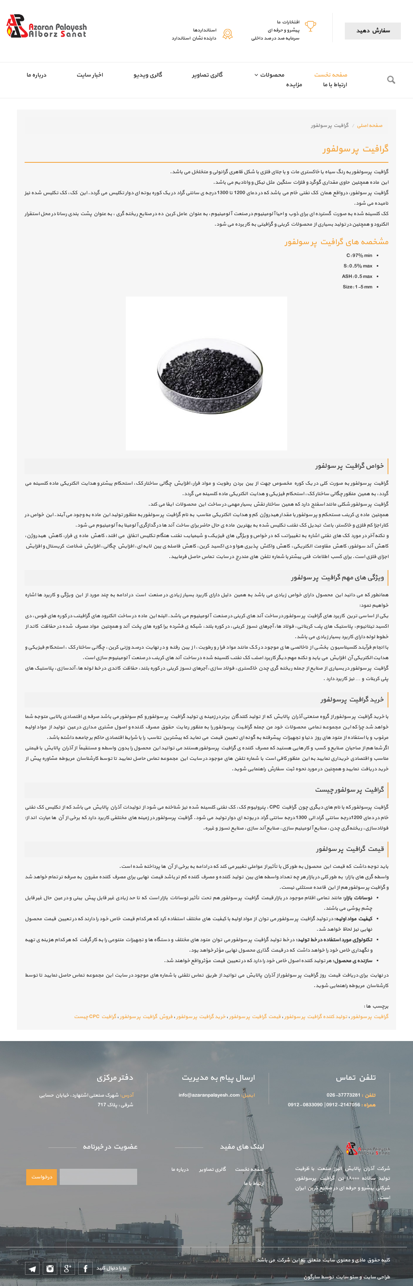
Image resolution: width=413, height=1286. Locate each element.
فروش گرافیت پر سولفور (146, 1017)
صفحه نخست (330, 75)
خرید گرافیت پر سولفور (200, 1017)
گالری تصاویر (207, 75)
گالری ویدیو (147, 75)
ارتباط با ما (335, 84)
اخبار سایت (89, 75)
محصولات (272, 75)
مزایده (294, 84)
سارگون (312, 1277)
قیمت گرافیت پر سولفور (255, 1017)
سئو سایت (346, 1277)
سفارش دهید (373, 31)
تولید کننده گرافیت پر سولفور (315, 1017)
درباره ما (36, 75)
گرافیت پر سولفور (369, 1017)
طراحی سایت (375, 1277)
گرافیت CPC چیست (95, 1017)
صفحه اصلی (369, 126)
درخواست (41, 1177)
